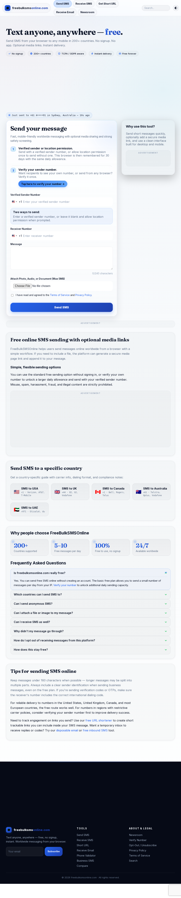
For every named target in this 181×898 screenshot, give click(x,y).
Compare (82, 865)
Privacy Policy (83, 295)
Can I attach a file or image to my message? (43, 612)
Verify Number (138, 840)
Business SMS (85, 860)
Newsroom (87, 12)
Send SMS (62, 3)
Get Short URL (107, 3)
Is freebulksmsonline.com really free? (39, 573)
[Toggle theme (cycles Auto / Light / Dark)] (176, 8)
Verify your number (64, 585)
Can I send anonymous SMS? (33, 603)
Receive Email (65, 12)
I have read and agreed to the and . (54, 295)
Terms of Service (60, 295)
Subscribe (54, 851)
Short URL (83, 845)
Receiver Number (21, 228)
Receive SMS (83, 3)
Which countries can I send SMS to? (38, 594)
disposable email (67, 730)
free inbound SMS (95, 730)
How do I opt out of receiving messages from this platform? (54, 640)
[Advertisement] (90, 84)
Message (16, 244)
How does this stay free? (31, 649)
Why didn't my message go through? (39, 631)
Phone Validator (86, 855)
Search (133, 860)
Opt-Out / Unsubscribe (143, 845)
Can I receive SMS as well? (32, 622)
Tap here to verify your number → (43, 183)
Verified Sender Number (25, 194)
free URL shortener (99, 720)
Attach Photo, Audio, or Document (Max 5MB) (37, 278)
